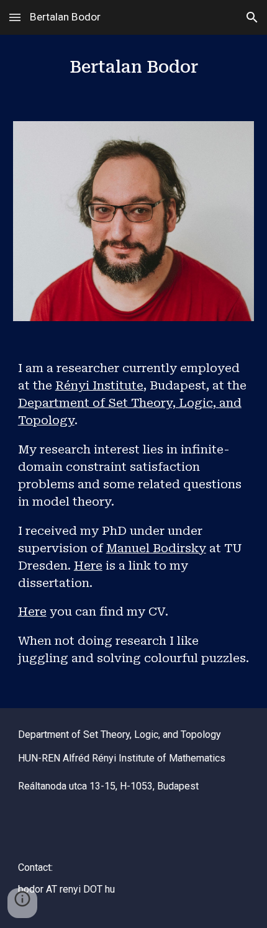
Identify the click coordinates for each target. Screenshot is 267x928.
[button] (15, 17)
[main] (134, 70)
